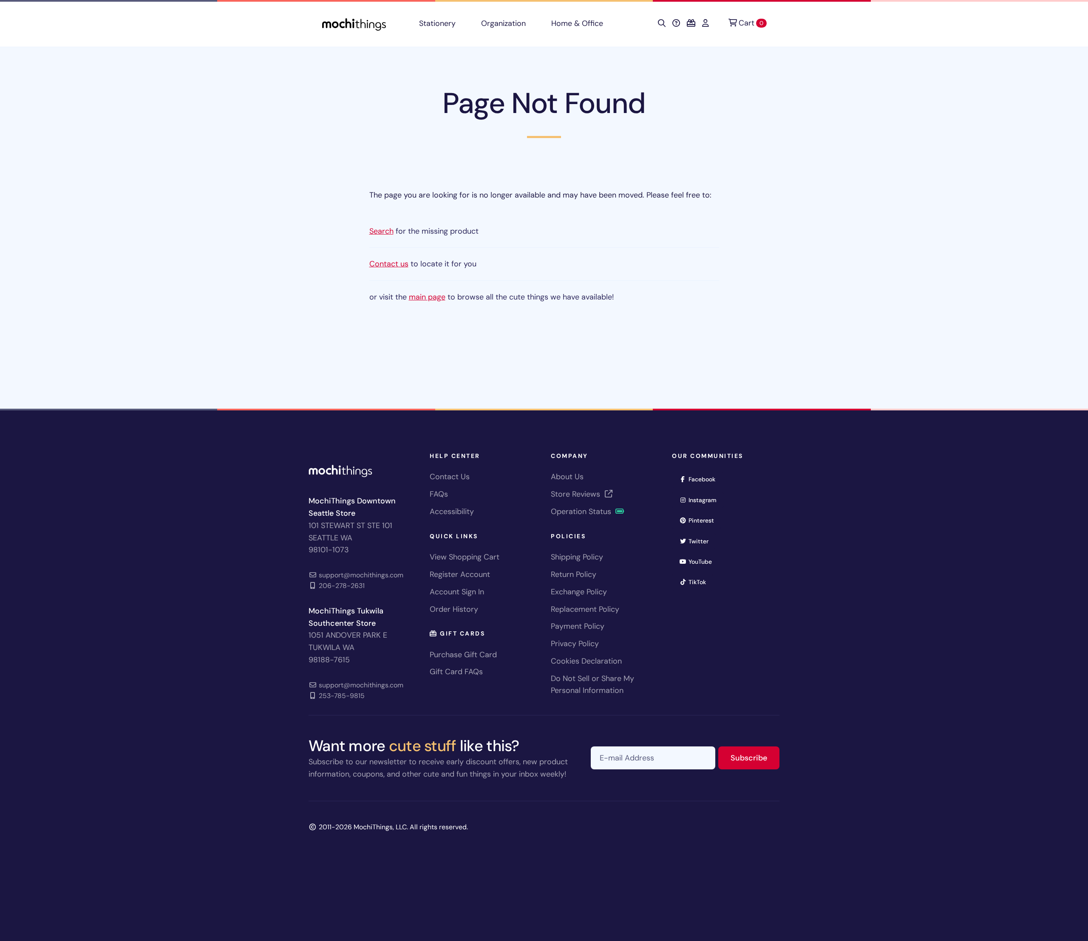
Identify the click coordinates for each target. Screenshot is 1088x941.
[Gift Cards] (691, 23)
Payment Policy (577, 626)
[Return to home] (354, 23)
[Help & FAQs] (676, 23)
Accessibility (452, 511)
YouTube (703, 561)
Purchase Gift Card (463, 655)
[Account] (705, 23)
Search (381, 231)
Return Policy (573, 574)
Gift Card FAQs (456, 672)
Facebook (704, 479)
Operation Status (582, 511)
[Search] (661, 23)
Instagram (705, 500)
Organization (503, 23)
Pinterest (704, 520)
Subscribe (755, 757)
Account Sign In (457, 592)
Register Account (460, 574)
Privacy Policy (575, 644)
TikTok (700, 582)
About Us (567, 477)
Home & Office (577, 23)
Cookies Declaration (586, 661)
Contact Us (450, 477)
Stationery (437, 23)
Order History (454, 609)
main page (427, 297)
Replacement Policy (585, 609)
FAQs (439, 494)
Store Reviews (576, 494)
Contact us (388, 264)
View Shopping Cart (464, 557)
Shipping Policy (577, 557)
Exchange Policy (579, 592)
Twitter (701, 541)
